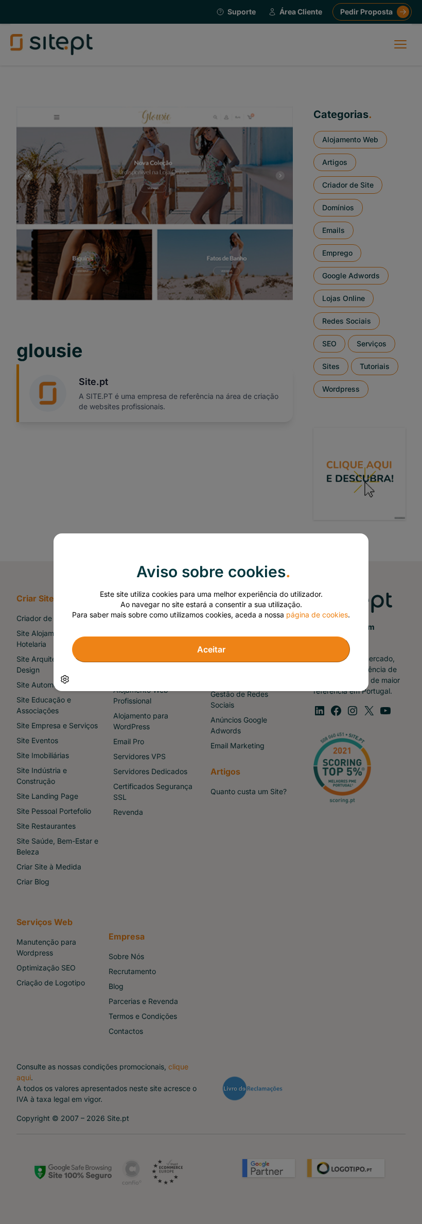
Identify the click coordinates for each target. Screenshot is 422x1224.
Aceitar (211, 649)
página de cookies (317, 614)
